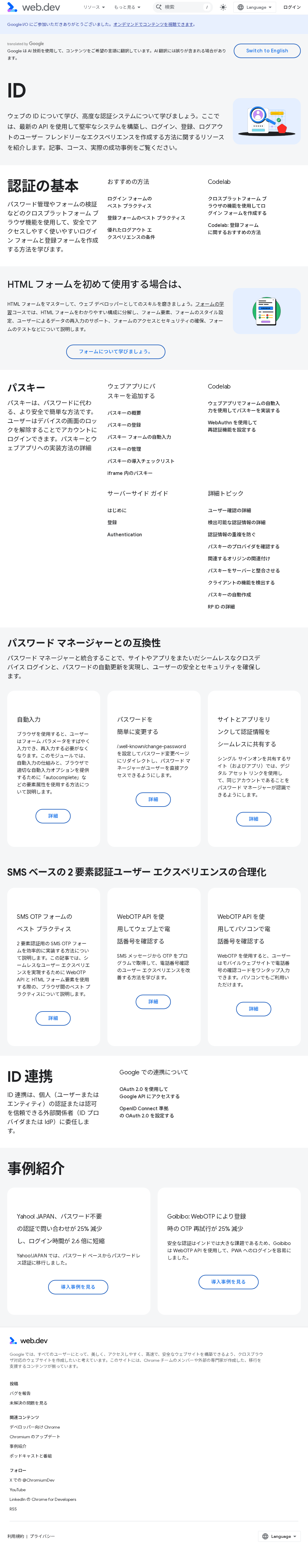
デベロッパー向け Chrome (35, 1427)
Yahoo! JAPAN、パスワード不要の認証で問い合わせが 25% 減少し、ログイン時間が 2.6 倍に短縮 (60, 1229)
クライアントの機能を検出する (241, 583)
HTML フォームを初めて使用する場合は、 (97, 284)
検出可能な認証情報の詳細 (237, 523)
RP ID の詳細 (221, 607)
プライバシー (42, 1536)
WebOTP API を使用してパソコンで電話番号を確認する (243, 929)
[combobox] (183, 7)
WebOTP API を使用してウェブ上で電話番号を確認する (143, 929)
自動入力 (29, 719)
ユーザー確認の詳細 (229, 511)
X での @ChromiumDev (32, 1480)
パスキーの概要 (124, 413)
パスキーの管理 (124, 449)
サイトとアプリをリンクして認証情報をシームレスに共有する (246, 732)
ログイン (292, 7)
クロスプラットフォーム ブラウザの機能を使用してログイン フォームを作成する (237, 206)
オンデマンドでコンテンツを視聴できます (153, 24)
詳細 (53, 816)
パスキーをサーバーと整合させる (244, 571)
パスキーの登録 (124, 425)
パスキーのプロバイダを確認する (244, 547)
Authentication (124, 535)
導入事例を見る (78, 1287)
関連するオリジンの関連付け (239, 559)
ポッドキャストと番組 (31, 1456)
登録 (112, 523)
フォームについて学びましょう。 (116, 352)
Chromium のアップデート (35, 1436)
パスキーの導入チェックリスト (141, 461)
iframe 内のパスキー (130, 473)
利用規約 (15, 1536)
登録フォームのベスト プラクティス (146, 218)
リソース (91, 7)
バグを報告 (20, 1393)
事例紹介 (18, 1446)
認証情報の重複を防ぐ (232, 535)
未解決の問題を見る (29, 1403)
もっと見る (124, 7)
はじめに (117, 511)
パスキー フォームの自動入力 (139, 437)
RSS (13, 1509)
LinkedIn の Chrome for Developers (43, 1499)
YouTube (18, 1489)
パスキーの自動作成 (229, 595)
